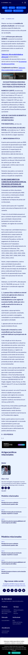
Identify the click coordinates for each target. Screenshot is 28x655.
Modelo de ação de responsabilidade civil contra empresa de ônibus (13, 522)
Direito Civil (9, 10)
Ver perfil (3, 490)
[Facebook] (2, 488)
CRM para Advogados (18, 610)
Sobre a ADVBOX (17, 624)
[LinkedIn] (8, 488)
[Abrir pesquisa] (22, 2)
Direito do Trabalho (19, 10)
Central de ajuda (5, 631)
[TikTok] (16, 590)
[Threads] (23, 590)
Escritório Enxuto (6, 610)
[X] (19, 590)
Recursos (13, 7)
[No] (26, 649)
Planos (15, 611)
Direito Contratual (21, 7)
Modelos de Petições (17, 622)
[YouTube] (8, 590)
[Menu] (25, 2)
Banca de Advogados (6, 611)
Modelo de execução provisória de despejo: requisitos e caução (11, 512)
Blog (14, 620)
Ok (9, 652)
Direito (5, 7)
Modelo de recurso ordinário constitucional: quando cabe (9, 503)
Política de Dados (16, 652)
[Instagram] (5, 488)
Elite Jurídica (4, 613)
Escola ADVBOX (5, 620)
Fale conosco (5, 632)
